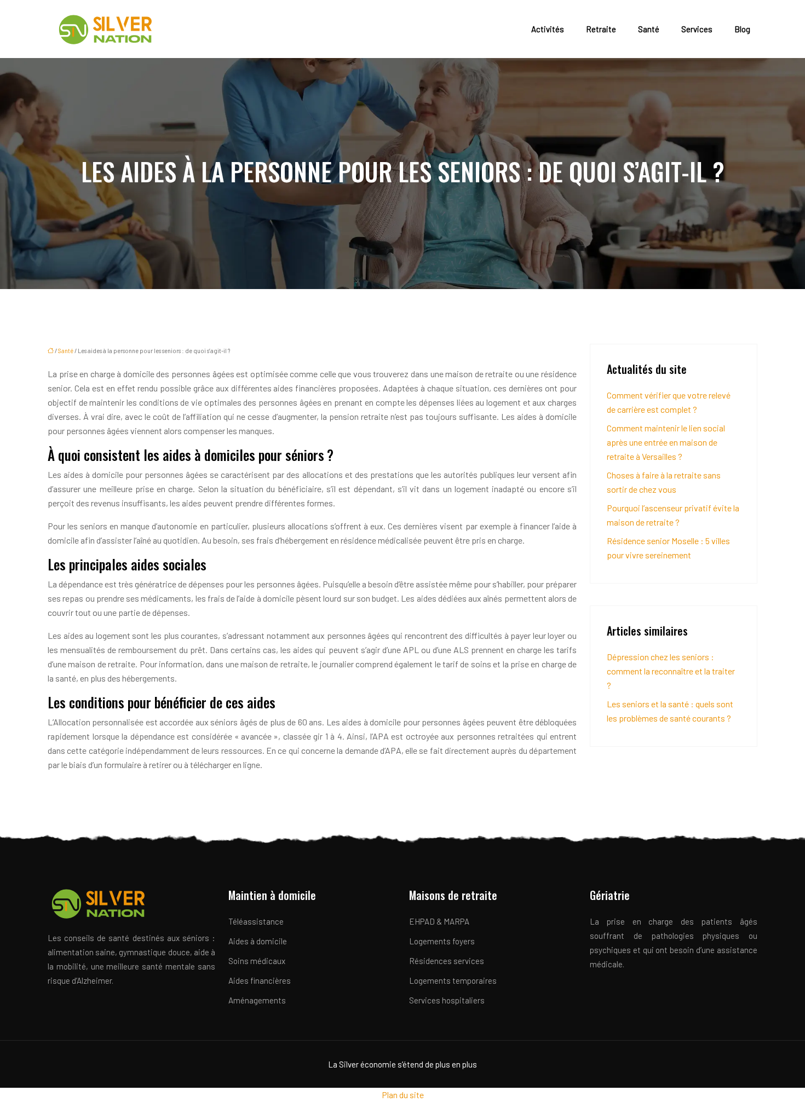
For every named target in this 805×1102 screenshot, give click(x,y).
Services (696, 29)
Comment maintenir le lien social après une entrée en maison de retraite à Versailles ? (666, 442)
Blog (742, 29)
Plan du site (403, 1094)
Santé (648, 29)
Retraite (601, 29)
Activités (547, 29)
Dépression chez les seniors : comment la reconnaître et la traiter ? (671, 670)
